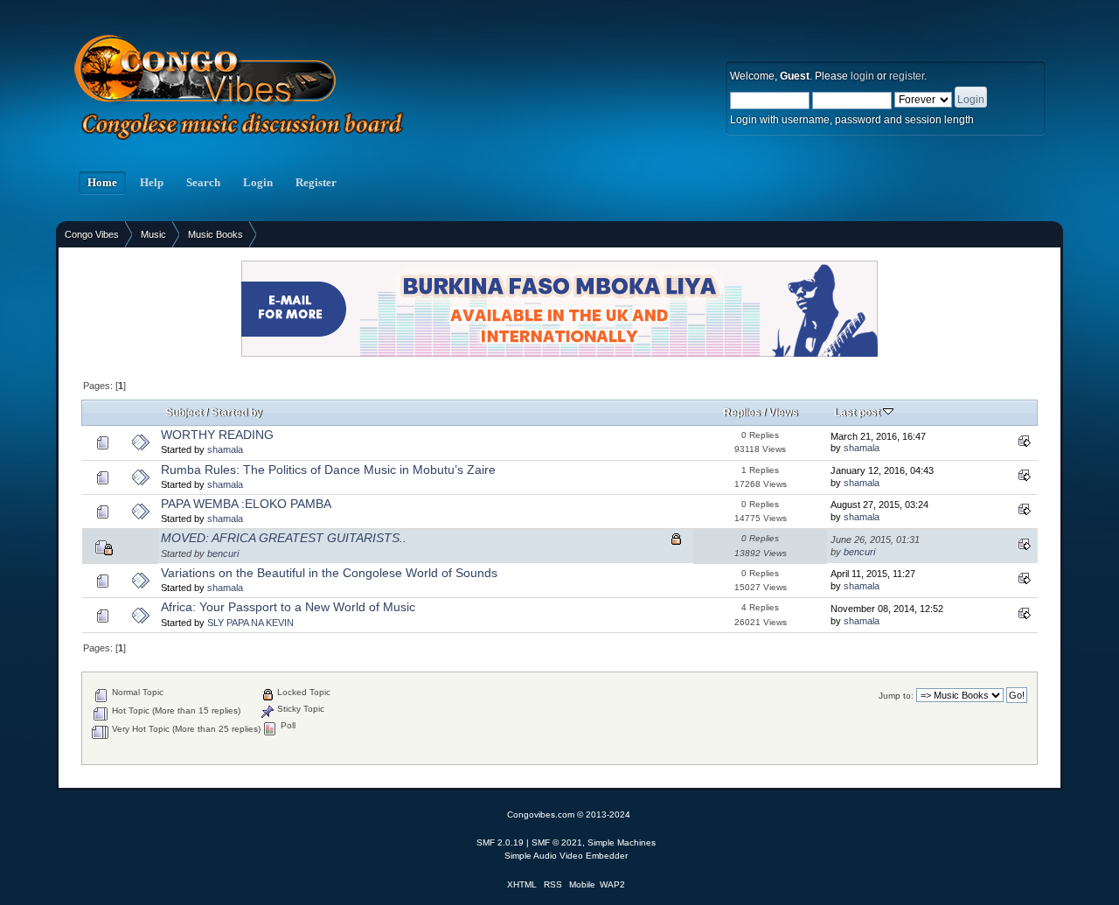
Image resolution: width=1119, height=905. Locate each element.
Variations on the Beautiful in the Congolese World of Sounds (329, 573)
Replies (742, 413)
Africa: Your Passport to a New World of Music (288, 607)
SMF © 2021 (557, 842)
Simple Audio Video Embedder (566, 855)
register (906, 76)
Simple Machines (621, 842)
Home (102, 183)
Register (316, 183)
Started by (236, 413)
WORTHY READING (217, 435)
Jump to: (896, 695)
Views (783, 413)
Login (257, 183)
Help (151, 183)
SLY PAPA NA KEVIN (250, 622)
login (862, 76)
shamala (225, 449)
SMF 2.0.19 (500, 842)
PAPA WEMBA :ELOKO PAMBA (246, 504)
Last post (858, 413)
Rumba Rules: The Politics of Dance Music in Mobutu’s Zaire (328, 470)
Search (203, 183)
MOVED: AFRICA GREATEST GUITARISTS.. (284, 538)
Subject (184, 413)
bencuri (223, 553)
